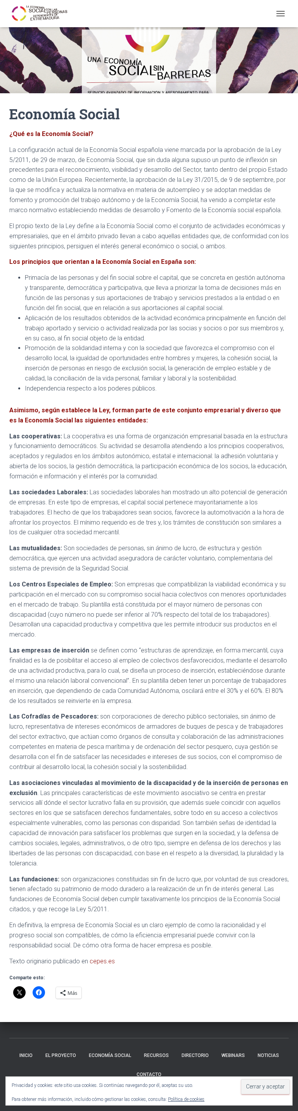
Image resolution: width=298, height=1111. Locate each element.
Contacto (149, 1074)
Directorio (195, 1055)
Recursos (156, 1055)
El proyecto (60, 1055)
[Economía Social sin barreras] (42, 13)
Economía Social (110, 1055)
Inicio (26, 1055)
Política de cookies (186, 1099)
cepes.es (102, 961)
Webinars (233, 1055)
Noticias (268, 1055)
